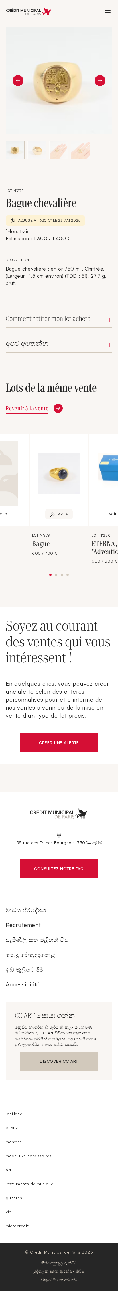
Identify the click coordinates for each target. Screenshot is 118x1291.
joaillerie (14, 1113)
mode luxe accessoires (29, 1155)
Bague (41, 544)
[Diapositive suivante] (100, 80)
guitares (14, 1197)
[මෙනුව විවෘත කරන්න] (107, 10)
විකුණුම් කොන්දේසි (59, 1279)
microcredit (17, 1225)
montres (14, 1141)
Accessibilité (23, 984)
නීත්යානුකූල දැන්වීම (58, 1262)
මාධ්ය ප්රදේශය (26, 910)
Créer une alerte (68, 744)
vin (8, 1211)
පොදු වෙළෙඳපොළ (30, 954)
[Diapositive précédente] (18, 80)
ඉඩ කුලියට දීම (25, 969)
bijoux (11, 1127)
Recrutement (23, 924)
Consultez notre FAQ (66, 870)
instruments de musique (29, 1183)
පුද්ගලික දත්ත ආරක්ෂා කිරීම (58, 1271)
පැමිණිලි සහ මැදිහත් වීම (37, 939)
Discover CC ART (60, 1062)
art (8, 1169)
